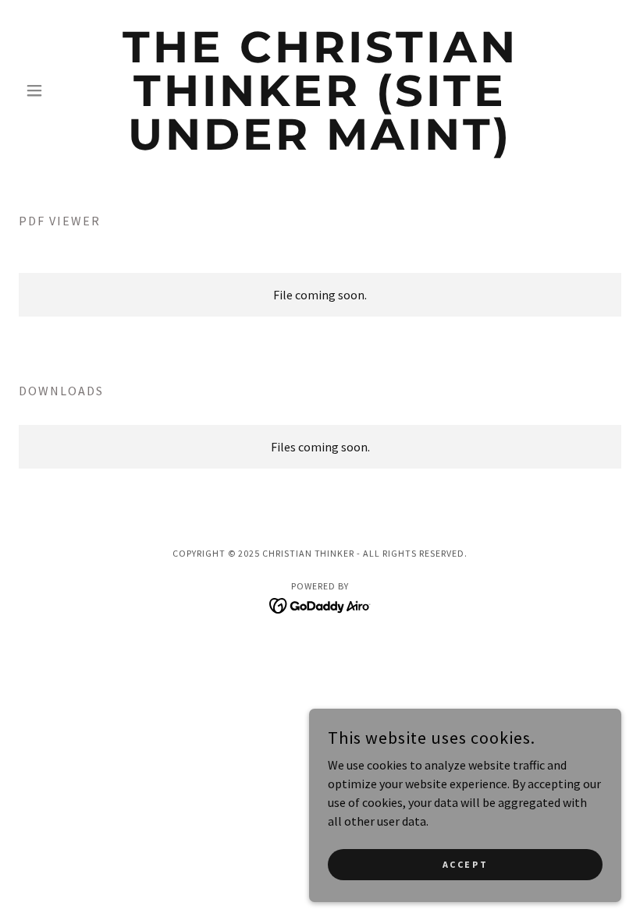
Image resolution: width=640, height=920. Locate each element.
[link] (320, 145)
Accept (465, 864)
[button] (64, 90)
